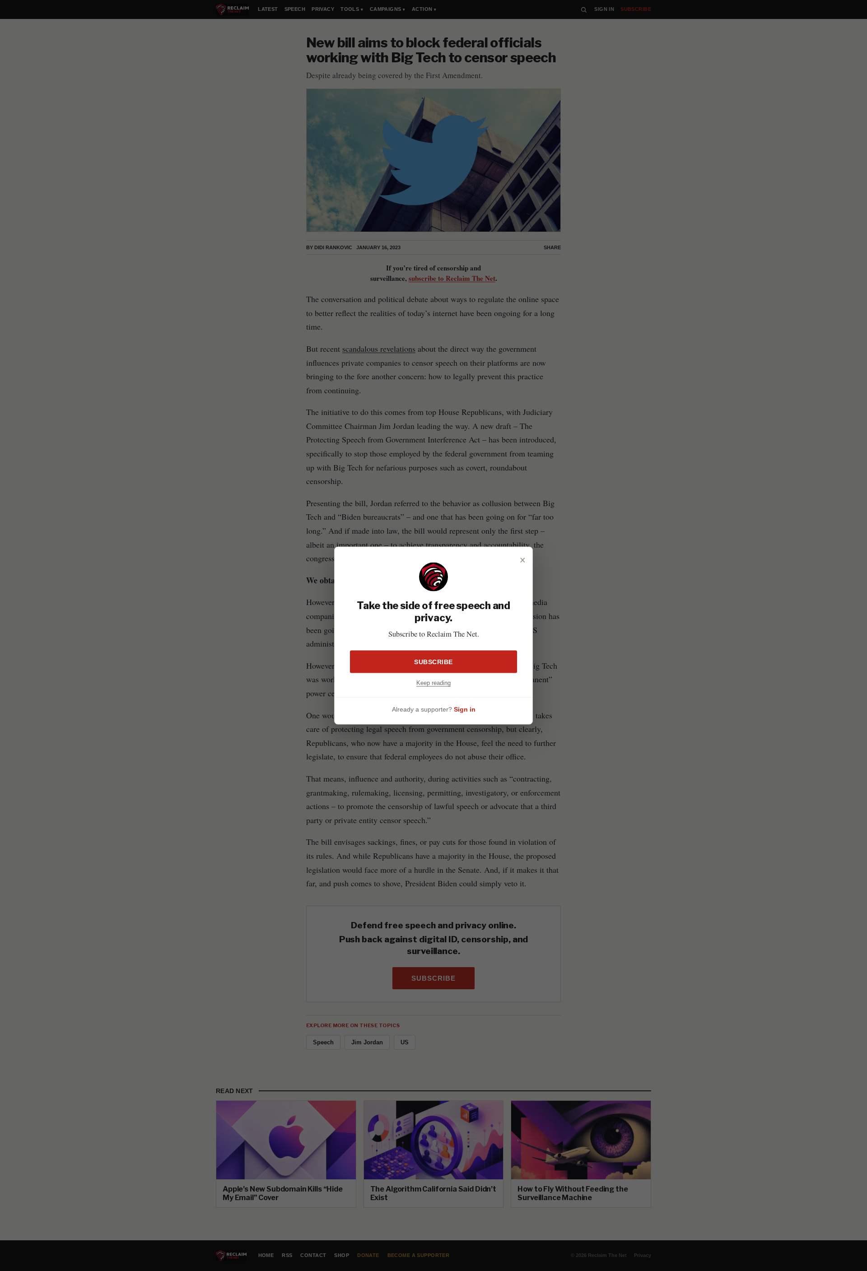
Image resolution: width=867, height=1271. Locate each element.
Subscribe (433, 661)
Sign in (464, 709)
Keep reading (433, 682)
